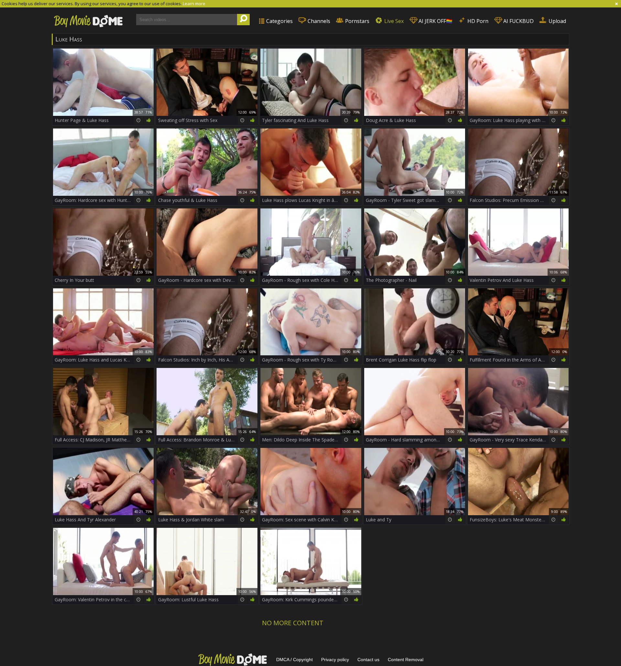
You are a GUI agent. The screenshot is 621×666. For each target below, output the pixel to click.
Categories (279, 21)
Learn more (194, 3)
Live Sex (393, 21)
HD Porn (477, 21)
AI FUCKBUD (518, 21)
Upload (556, 21)
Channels (318, 21)
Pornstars (356, 21)
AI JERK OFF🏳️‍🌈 (434, 21)
